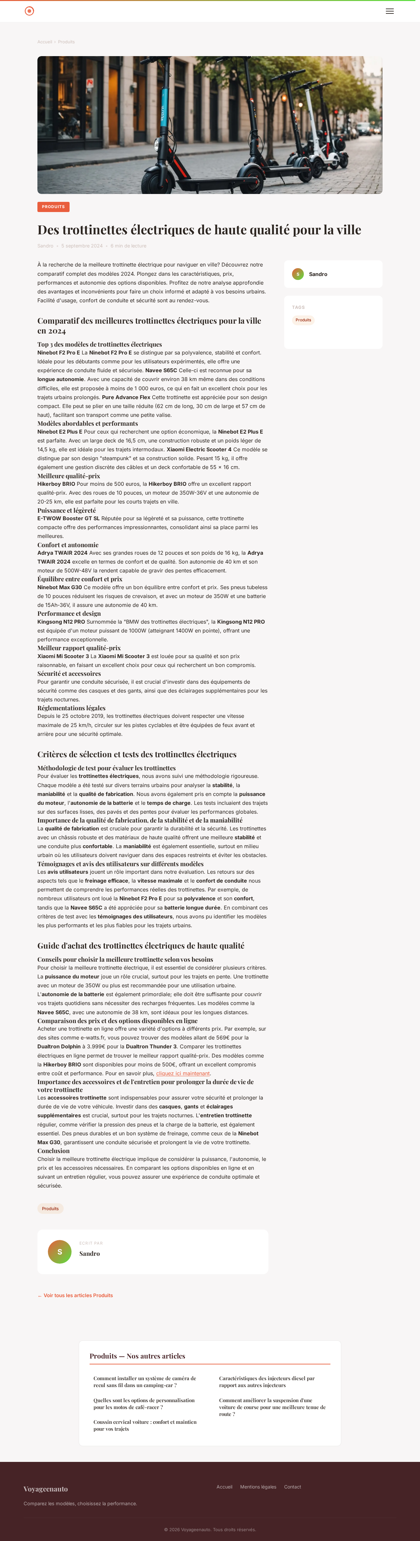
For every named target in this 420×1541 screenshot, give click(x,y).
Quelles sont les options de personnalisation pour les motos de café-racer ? (144, 1403)
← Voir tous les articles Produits (75, 1295)
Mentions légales (258, 1486)
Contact (292, 1486)
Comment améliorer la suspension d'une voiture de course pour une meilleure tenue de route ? (272, 1407)
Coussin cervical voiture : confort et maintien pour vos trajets (145, 1425)
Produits (66, 41)
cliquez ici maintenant (183, 1073)
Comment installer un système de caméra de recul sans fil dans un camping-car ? (145, 1381)
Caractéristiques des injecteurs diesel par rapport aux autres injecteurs (267, 1381)
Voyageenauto (46, 1488)
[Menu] (389, 11)
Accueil (44, 41)
